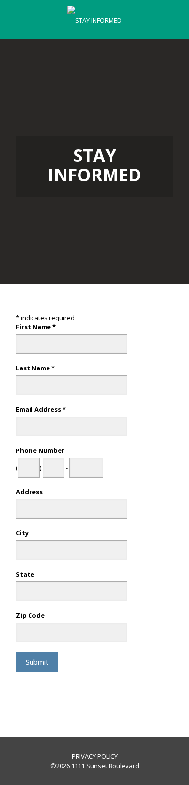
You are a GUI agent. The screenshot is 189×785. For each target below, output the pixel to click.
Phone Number (40, 450)
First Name (36, 326)
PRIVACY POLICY (95, 756)
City (22, 533)
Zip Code (30, 615)
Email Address (41, 409)
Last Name (35, 368)
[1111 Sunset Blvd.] (94, 19)
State (25, 574)
